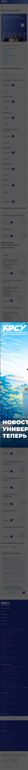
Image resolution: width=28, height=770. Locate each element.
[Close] (26, 324)
